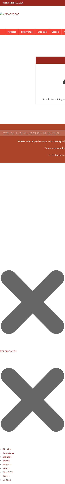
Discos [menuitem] (6, 460)
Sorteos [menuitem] (7, 479)
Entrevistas (26, 32)
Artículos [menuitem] (7, 464)
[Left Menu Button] (32, 445)
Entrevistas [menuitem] (8, 453)
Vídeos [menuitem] (6, 468)
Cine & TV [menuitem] (8, 472)
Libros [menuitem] (6, 476)
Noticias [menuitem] (7, 449)
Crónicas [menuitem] (7, 456)
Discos (55, 32)
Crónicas (42, 32)
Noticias (12, 32)
